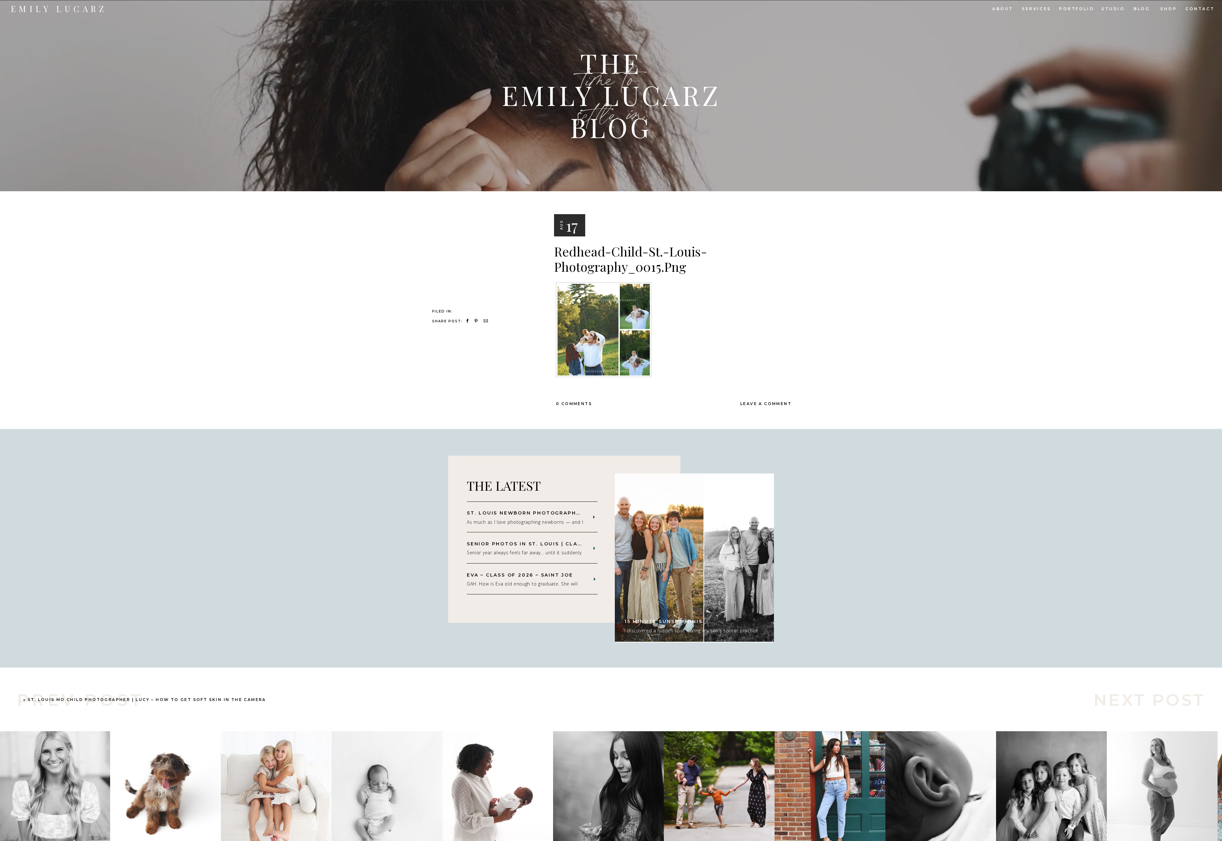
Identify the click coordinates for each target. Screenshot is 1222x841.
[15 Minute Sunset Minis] (694, 557)
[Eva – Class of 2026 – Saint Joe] (594, 579)
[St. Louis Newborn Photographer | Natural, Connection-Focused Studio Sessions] (594, 517)
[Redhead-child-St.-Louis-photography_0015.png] (483, 233)
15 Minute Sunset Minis (663, 621)
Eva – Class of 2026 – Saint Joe (520, 575)
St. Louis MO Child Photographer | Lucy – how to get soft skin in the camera (147, 699)
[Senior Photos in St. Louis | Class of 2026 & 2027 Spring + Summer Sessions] (594, 548)
